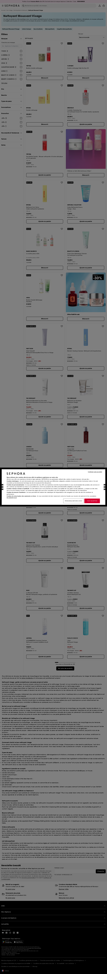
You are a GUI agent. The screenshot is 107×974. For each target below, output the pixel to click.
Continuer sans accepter (95, 471)
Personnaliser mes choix (73, 500)
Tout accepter (92, 500)
